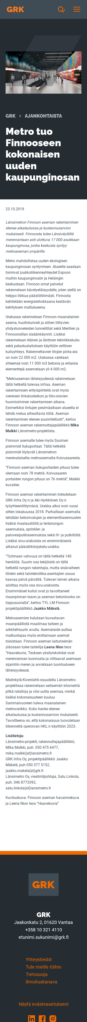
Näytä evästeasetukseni (43, 1004)
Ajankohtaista (43, 116)
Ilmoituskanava (41, 982)
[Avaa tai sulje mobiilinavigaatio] (76, 9)
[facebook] (44, 1018)
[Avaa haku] (63, 9)
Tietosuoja (37, 974)
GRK (11, 116)
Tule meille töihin (43, 967)
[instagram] (54, 1018)
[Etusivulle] (15, 9)
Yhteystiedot (39, 959)
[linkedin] (33, 1018)
